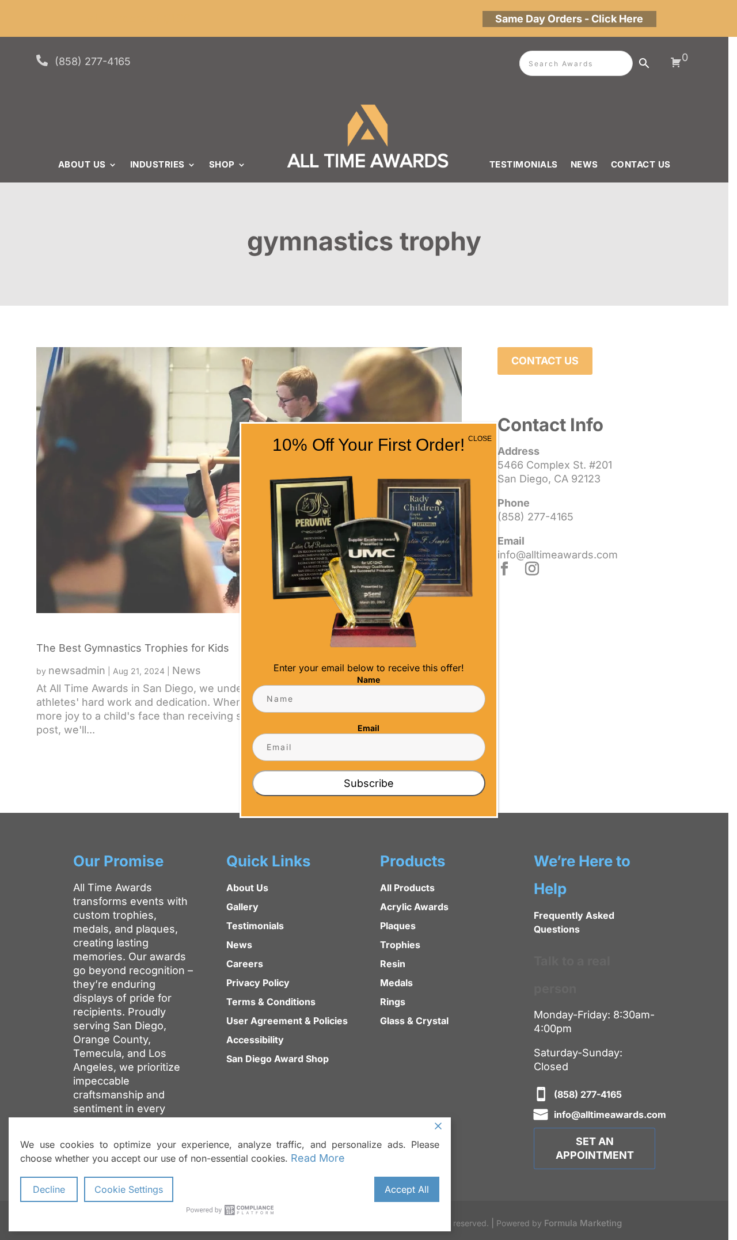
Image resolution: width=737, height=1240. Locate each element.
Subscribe (369, 783)
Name (368, 679)
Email (368, 728)
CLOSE (480, 439)
